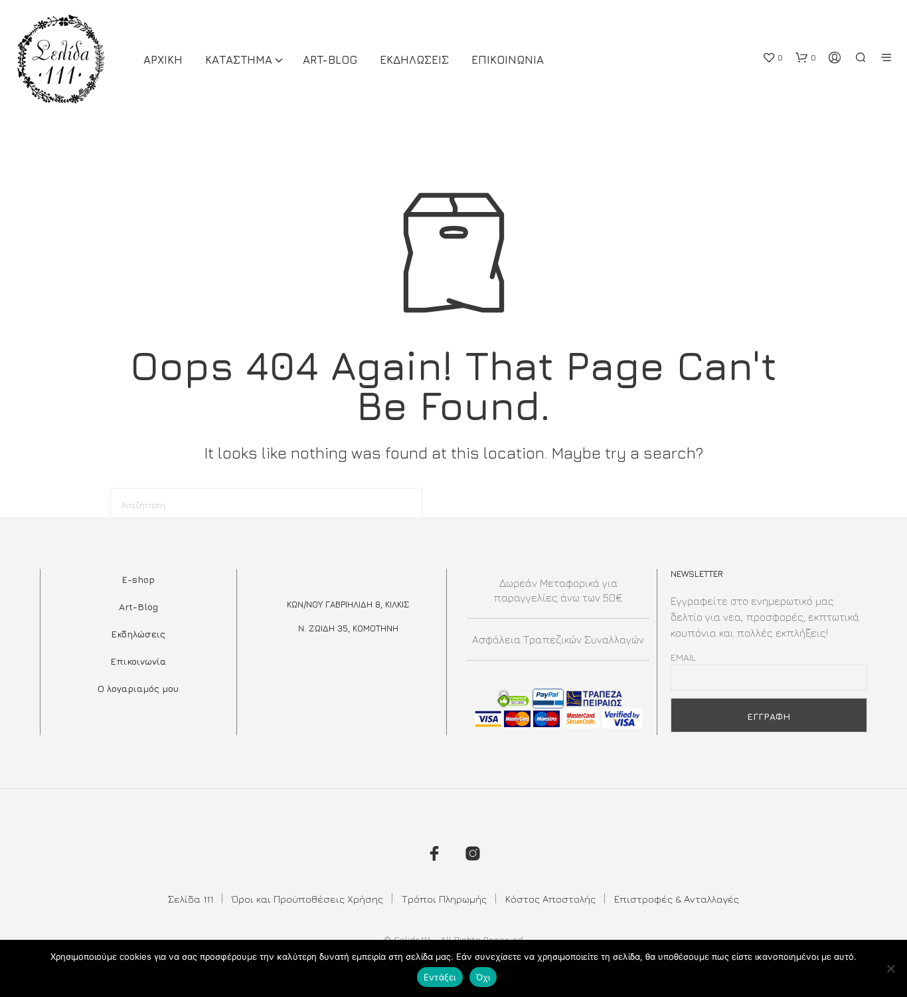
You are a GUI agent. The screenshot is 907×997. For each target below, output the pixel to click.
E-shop (138, 579)
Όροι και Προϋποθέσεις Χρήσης (307, 899)
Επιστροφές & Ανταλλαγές (676, 899)
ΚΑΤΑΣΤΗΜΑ (238, 59)
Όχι (483, 977)
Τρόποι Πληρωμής (444, 899)
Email (683, 657)
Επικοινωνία (138, 661)
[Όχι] (890, 968)
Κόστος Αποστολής (550, 899)
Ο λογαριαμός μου (138, 688)
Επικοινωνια (507, 59)
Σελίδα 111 (190, 899)
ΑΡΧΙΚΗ (163, 59)
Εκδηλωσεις (414, 59)
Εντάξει (440, 977)
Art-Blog (330, 59)
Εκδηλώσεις (138, 633)
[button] (772, 57)
